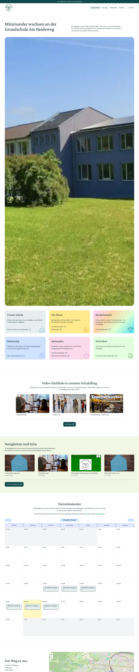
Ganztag (104, 8)
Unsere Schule (95, 8)
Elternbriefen (100, 514)
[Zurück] (7, 171)
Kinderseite (113, 8)
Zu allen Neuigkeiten (12, 484)
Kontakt (121, 8)
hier (86, 514)
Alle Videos (68, 424)
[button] (51, 654)
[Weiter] (131, 171)
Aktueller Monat (69, 520)
